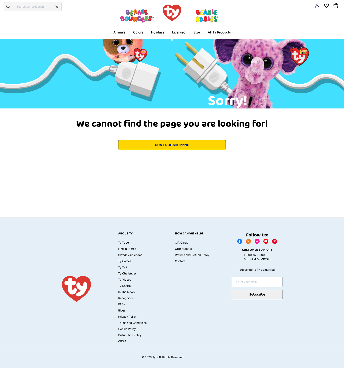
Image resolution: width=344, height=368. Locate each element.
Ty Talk (123, 267)
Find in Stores (127, 248)
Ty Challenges (127, 273)
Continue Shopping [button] (172, 145)
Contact (180, 261)
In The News (126, 292)
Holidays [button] (157, 32)
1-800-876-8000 (255, 255)
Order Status (183, 248)
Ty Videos (124, 279)
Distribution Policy (130, 335)
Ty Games (124, 261)
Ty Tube (123, 242)
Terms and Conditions (132, 322)
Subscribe (257, 294)
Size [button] (197, 32)
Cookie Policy (127, 329)
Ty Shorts (124, 285)
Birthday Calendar (130, 255)
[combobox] (32, 6)
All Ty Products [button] (219, 32)
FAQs (121, 304)
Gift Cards (181, 242)
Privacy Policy (127, 316)
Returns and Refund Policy (192, 255)
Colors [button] (138, 32)
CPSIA (122, 341)
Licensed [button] (179, 32)
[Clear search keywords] (57, 6)
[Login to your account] (317, 6)
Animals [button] (119, 32)
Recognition (126, 298)
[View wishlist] (326, 5)
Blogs (121, 310)
